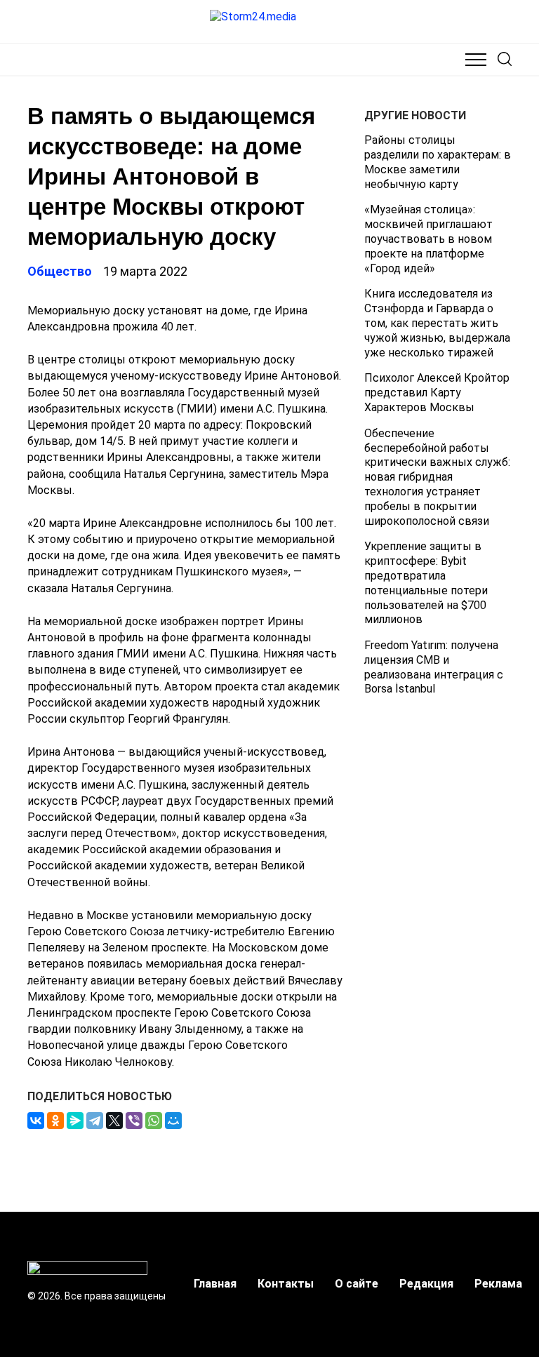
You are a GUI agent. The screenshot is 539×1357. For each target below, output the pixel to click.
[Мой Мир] (173, 1120)
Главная (215, 1283)
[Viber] (134, 1120)
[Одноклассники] (55, 1120)
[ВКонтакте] (35, 1120)
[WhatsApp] (153, 1120)
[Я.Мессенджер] (75, 1120)
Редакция (426, 1283)
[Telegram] (94, 1120)
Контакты (286, 1283)
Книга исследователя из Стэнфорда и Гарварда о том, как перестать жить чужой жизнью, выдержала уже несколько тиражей (437, 323)
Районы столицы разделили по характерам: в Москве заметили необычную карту (437, 161)
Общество (59, 271)
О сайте (356, 1283)
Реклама (498, 1283)
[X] (114, 1120)
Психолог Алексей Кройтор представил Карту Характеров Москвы (437, 392)
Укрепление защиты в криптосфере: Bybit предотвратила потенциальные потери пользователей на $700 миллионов (426, 583)
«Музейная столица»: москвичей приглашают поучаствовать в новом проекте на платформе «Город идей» (428, 238)
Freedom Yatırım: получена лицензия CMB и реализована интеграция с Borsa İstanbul (433, 667)
